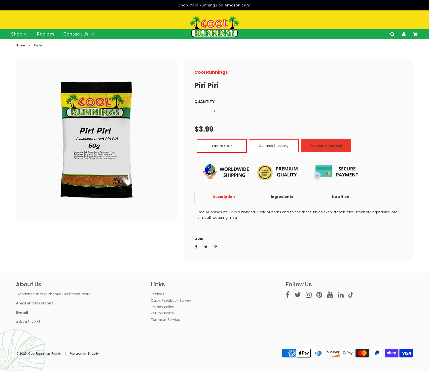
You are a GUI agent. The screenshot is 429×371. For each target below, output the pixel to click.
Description (224, 196)
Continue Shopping (273, 146)
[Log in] (404, 34)
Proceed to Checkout (326, 146)
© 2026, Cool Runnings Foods (38, 353)
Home (20, 45)
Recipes (46, 34)
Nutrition (340, 196)
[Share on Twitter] (206, 246)
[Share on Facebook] (197, 246)
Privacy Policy (162, 306)
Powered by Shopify (84, 353)
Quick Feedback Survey (171, 300)
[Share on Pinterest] (215, 246)
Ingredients (282, 196)
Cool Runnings (211, 72)
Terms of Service (165, 319)
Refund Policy (162, 313)
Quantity (204, 101)
